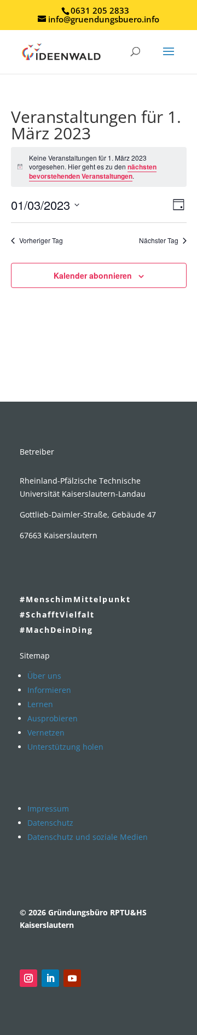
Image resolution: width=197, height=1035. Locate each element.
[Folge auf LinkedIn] (50, 978)
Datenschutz (50, 823)
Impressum (48, 808)
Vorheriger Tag (41, 240)
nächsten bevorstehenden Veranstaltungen (93, 171)
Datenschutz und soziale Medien (87, 837)
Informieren (49, 690)
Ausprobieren (52, 718)
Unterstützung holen (65, 747)
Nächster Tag (158, 240)
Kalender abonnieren (93, 275)
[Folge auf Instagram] (28, 978)
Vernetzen (46, 732)
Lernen (40, 704)
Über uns (44, 676)
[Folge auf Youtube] (72, 978)
